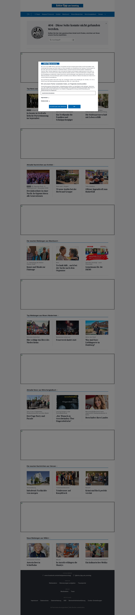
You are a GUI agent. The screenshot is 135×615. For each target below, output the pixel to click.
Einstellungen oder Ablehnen (58, 106)
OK (74, 106)
